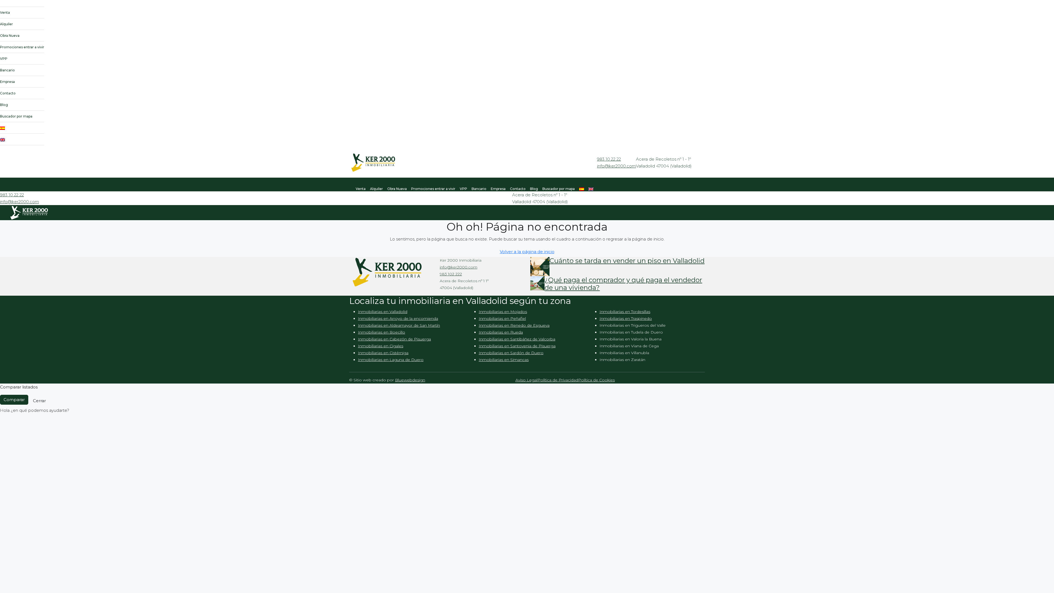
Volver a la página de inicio (527, 251)
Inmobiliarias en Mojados (503, 311)
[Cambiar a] (22, 128)
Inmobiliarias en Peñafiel (502, 318)
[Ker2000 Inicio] (22, 4)
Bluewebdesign (410, 379)
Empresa (7, 82)
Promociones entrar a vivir (22, 47)
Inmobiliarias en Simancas (504, 359)
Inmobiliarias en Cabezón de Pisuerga (394, 339)
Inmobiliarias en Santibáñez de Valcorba (517, 339)
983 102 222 (451, 274)
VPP (3, 59)
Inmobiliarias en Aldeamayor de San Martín (399, 325)
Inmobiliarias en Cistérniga (383, 352)
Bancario (7, 70)
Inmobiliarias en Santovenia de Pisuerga (517, 345)
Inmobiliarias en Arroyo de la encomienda (398, 318)
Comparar (14, 399)
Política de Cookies (596, 379)
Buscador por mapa (16, 116)
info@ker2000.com (616, 166)
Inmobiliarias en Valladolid (382, 311)
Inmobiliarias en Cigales (380, 345)
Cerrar (39, 400)
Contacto (8, 93)
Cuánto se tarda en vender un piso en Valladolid (627, 261)
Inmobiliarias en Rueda (501, 332)
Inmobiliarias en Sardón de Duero (511, 352)
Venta (5, 12)
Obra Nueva (9, 35)
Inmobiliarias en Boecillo (381, 332)
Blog (4, 105)
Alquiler (6, 24)
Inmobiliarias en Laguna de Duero (391, 359)
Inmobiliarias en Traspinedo (625, 318)
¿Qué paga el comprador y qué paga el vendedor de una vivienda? (623, 284)
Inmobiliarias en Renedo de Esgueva (514, 325)
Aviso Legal (526, 379)
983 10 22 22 (609, 159)
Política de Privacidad (557, 379)
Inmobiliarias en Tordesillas (624, 311)
